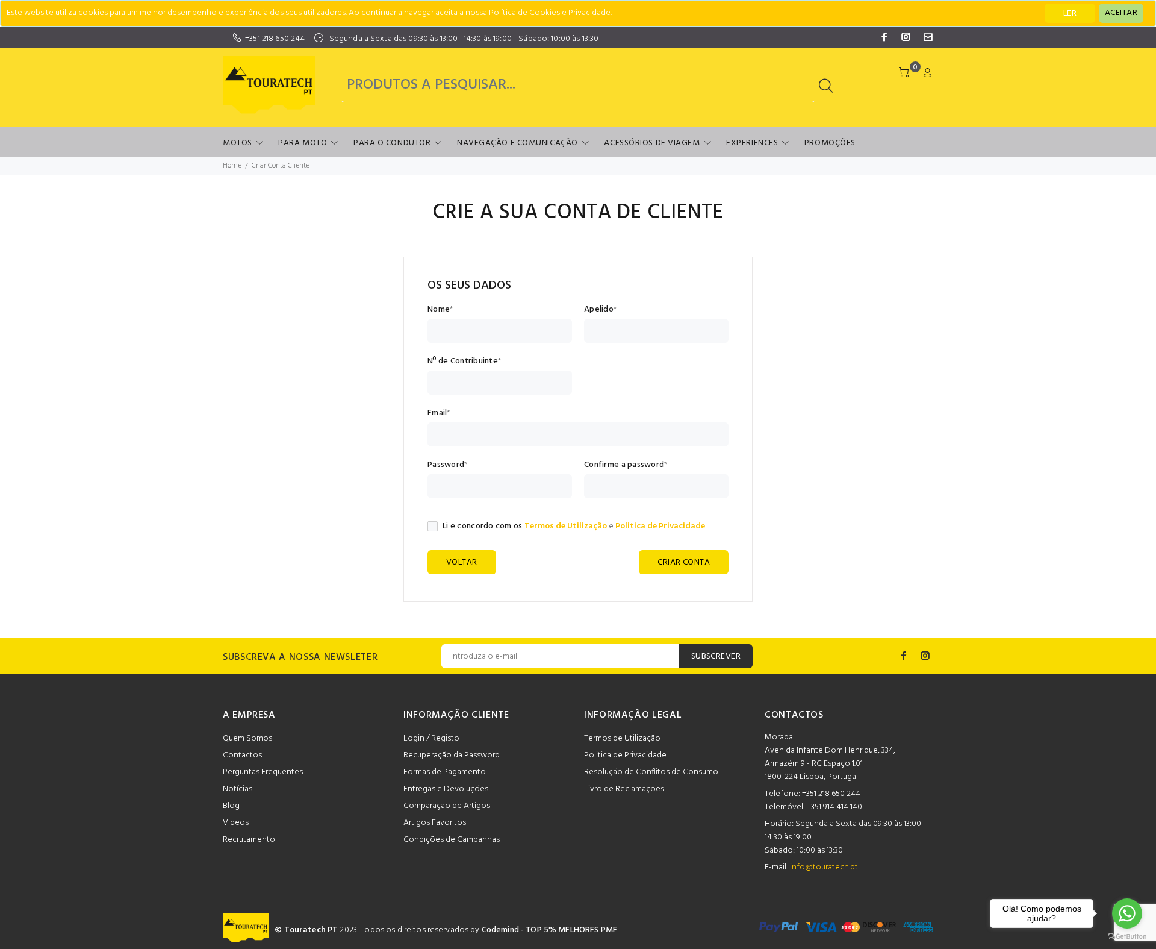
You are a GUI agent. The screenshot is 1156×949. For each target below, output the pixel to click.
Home (232, 166)
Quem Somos (247, 738)
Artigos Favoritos (434, 823)
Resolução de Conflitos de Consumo (651, 772)
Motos (237, 143)
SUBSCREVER (716, 656)
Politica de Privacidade (660, 526)
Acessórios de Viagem (652, 143)
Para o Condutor (391, 143)
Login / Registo (431, 738)
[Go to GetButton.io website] (1127, 937)
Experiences (752, 143)
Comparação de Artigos (446, 806)
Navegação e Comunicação (517, 143)
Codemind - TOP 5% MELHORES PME (549, 930)
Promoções (830, 143)
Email (437, 413)
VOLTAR (461, 562)
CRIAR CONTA (683, 562)
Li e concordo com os (483, 526)
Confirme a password (624, 465)
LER (1070, 13)
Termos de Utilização (565, 526)
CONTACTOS (794, 715)
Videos (236, 823)
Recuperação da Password (451, 755)
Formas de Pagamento (444, 772)
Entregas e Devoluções (445, 789)
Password (445, 465)
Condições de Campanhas (451, 840)
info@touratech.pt (824, 867)
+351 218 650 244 (275, 39)
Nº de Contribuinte (462, 361)
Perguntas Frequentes (263, 772)
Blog (231, 806)
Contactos (242, 755)
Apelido (599, 309)
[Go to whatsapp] (1127, 913)
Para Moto (302, 143)
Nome (438, 309)
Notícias (237, 789)
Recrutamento (249, 840)
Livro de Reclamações (624, 789)
